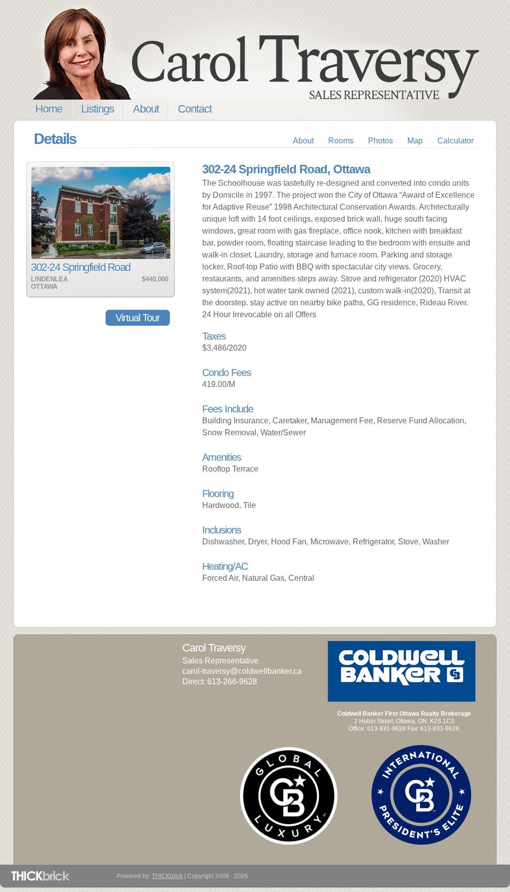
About (146, 109)
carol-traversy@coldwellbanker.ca (242, 671)
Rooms (341, 140)
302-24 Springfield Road (80, 267)
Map (415, 140)
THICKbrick (167, 876)
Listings (97, 109)
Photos (380, 140)
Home (48, 109)
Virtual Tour (138, 317)
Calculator (455, 140)
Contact (195, 109)
